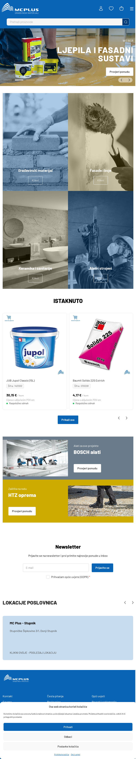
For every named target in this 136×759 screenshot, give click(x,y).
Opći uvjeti (75, 754)
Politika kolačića (61, 754)
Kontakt (8, 696)
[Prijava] (101, 8)
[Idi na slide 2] (19, 80)
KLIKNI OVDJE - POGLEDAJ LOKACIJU (33, 652)
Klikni (35, 180)
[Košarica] (121, 8)
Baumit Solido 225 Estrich (89, 380)
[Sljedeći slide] (128, 80)
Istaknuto (68, 300)
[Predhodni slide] (121, 80)
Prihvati (68, 727)
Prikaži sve (68, 419)
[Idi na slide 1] (8, 80)
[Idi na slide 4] (42, 80)
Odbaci (68, 736)
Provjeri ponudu (120, 71)
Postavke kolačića (68, 746)
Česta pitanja (55, 696)
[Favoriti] (111, 8)
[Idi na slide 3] (30, 80)
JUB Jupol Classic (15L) (20, 380)
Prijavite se (102, 567)
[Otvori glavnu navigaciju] (132, 8)
